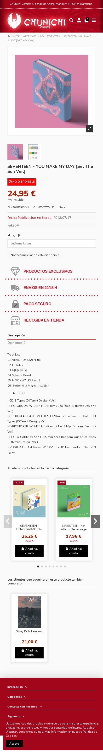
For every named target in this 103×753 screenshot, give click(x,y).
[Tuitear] (13, 236)
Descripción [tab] (16, 336)
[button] (38, 566)
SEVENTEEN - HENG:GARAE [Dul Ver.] (29, 529)
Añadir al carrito (31, 551)
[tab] (51, 343)
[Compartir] (9, 236)
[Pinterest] (19, 236)
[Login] (79, 20)
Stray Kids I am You (29, 631)
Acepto (14, 744)
